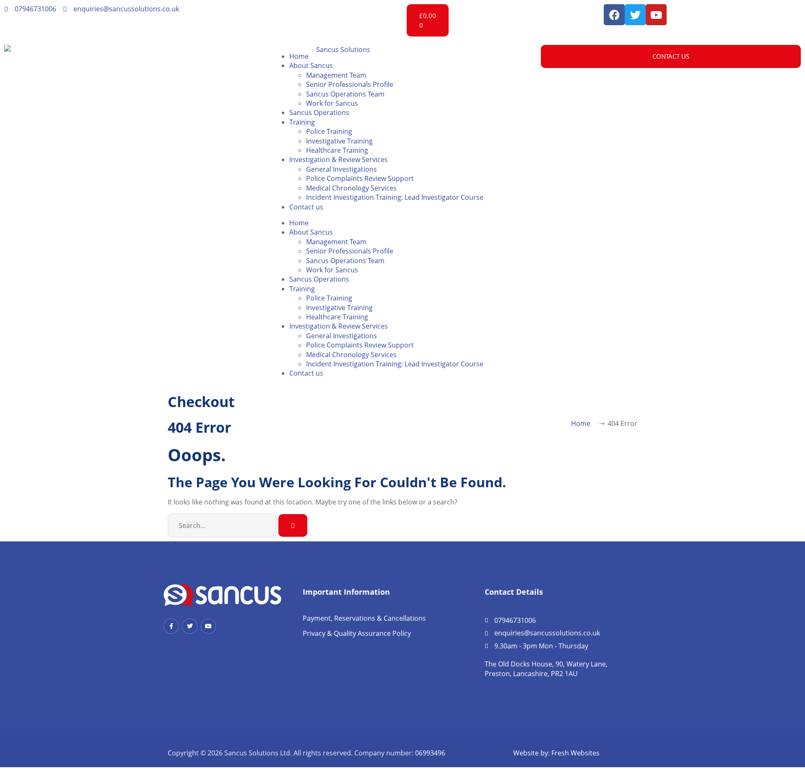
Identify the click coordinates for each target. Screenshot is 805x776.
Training (302, 122)
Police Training (329, 131)
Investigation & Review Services (338, 159)
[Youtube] (656, 14)
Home (299, 56)
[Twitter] (635, 14)
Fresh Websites (575, 753)
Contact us (306, 207)
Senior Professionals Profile (349, 84)
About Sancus (311, 65)
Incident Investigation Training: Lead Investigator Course (394, 197)
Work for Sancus (332, 103)
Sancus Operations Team (345, 94)
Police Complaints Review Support (360, 178)
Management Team (336, 75)
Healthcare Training (337, 150)
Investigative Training (339, 141)
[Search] (292, 525)
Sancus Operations (319, 112)
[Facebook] (614, 14)
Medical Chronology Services (351, 188)
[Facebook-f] (171, 626)
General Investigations (341, 169)
